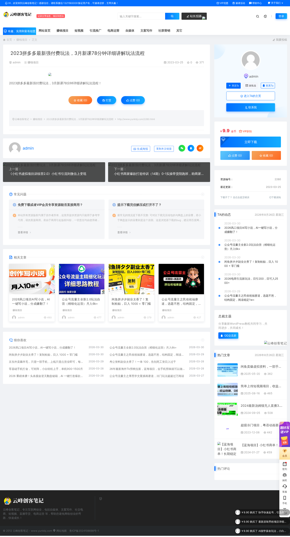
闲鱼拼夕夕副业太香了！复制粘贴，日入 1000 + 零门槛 (131, 301)
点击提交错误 (242, 197)
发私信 (252, 85)
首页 (9, 39)
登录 (281, 16)
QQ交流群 (230, 335)
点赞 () (134, 100)
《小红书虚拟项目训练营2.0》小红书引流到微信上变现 (47, 174)
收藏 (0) (81, 100)
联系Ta (269, 85)
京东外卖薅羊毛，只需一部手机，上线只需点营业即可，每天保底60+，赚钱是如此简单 (47, 361)
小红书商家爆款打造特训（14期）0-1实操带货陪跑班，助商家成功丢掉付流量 (159, 174)
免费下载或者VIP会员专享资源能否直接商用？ (50, 205)
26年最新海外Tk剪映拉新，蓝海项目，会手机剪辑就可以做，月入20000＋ (147, 368)
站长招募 (195, 16)
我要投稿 (281, 39)
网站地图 (61, 530)
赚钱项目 (21, 39)
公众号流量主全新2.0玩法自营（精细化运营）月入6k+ (81, 301)
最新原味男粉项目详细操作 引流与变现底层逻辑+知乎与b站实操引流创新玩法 (273, 512)
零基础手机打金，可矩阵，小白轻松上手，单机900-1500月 (46, 368)
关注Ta (235, 85)
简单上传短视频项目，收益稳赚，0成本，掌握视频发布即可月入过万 (262, 386)
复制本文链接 (164, 148)
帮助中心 (257, 3)
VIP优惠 (223, 3)
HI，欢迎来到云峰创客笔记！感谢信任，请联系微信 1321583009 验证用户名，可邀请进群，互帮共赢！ (63, 3)
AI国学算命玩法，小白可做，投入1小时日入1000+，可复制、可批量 (273, 521)
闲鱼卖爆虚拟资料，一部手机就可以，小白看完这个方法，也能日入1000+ (262, 366)
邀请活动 (240, 3)
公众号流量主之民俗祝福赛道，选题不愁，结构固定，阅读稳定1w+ (180, 301)
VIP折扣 (247, 131)
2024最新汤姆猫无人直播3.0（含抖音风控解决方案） (262, 406)
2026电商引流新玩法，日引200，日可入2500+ (251, 280)
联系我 (252, 107)
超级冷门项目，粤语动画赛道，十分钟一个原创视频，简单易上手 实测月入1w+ (262, 425)
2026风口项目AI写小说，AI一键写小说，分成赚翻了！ (31, 301)
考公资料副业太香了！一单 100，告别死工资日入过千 (142, 361)
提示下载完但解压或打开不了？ (139, 205)
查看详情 (23, 232)
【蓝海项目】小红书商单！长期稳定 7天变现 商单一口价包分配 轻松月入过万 (262, 445)
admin (17, 62)
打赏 (108, 100)
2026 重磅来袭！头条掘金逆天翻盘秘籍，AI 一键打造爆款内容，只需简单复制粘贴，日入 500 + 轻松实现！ (47, 376)
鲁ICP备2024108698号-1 (84, 530)
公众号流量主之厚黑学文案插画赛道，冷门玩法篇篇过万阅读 (146, 376)
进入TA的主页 (252, 95)
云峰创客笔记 (22, 119)
